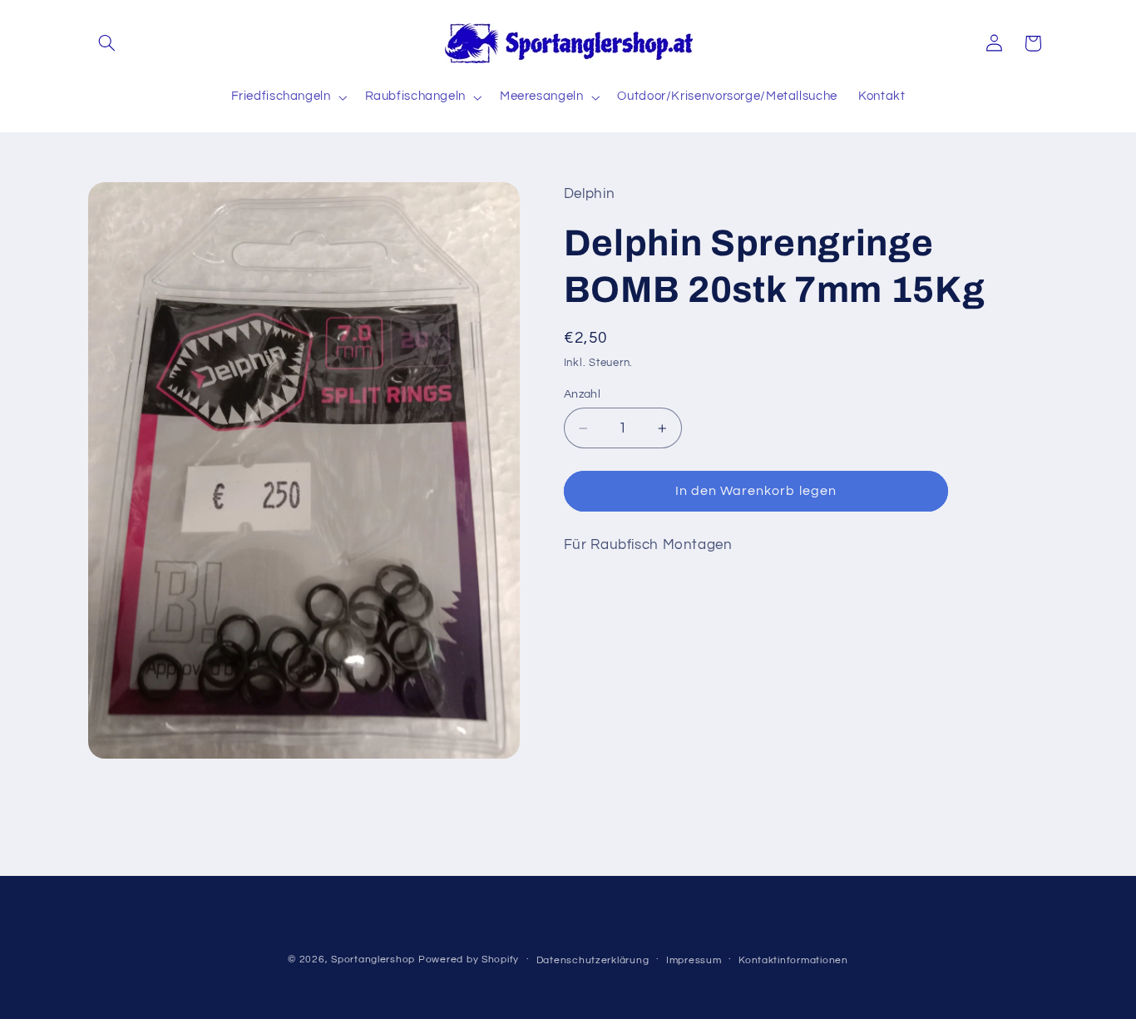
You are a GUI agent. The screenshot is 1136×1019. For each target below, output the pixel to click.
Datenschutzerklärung (592, 960)
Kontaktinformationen (793, 960)
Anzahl (582, 394)
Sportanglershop (373, 959)
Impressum (694, 960)
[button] (107, 43)
